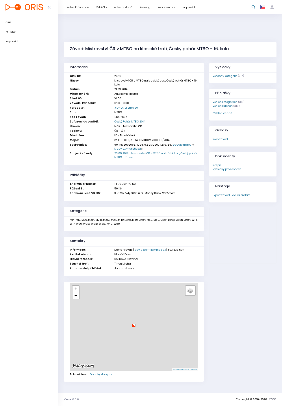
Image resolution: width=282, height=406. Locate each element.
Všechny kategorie (225, 76)
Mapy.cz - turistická (127, 148)
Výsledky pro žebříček (227, 169)
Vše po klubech (223, 106)
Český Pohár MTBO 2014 (129, 121)
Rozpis (217, 165)
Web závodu (221, 139)
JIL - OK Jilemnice (126, 107)
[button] (133, 323)
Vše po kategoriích (225, 102)
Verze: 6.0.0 (71, 399)
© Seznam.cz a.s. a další (185, 369)
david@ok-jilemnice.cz (150, 250)
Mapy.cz (106, 374)
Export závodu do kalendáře (231, 195)
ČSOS (272, 399)
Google (95, 374)
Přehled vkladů (222, 113)
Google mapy (182, 144)
